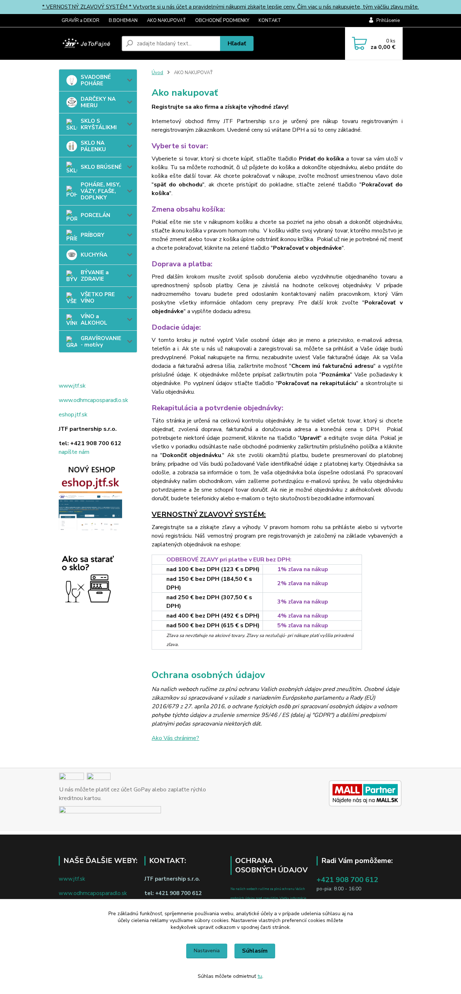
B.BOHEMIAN (123, 20)
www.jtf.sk (72, 386)
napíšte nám (74, 452)
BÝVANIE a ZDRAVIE (95, 276)
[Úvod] (87, 43)
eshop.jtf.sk (73, 415)
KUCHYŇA (94, 254)
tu (260, 976)
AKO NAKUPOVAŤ (166, 20)
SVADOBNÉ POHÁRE (96, 80)
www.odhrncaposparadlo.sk (93, 400)
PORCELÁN (95, 215)
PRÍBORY (92, 235)
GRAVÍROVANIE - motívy (101, 341)
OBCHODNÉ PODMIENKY (222, 20)
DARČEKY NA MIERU (98, 102)
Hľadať (237, 44)
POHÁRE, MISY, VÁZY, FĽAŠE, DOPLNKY (101, 191)
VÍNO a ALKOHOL (94, 319)
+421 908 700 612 (347, 880)
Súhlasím (255, 951)
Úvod (157, 72)
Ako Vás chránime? (175, 738)
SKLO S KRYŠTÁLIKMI (99, 124)
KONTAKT (270, 20)
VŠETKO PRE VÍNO (98, 297)
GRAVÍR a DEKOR (80, 20)
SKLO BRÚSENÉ (101, 167)
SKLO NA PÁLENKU (93, 146)
